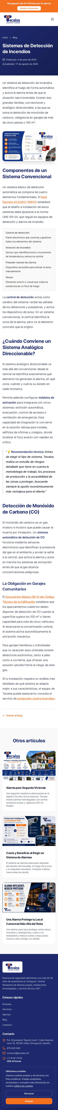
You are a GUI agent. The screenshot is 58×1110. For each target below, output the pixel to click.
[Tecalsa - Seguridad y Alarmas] (11, 19)
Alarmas (6, 1014)
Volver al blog (14, 715)
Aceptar (29, 1101)
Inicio (5, 37)
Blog (15, 37)
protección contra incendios (36, 698)
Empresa (6, 1004)
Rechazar (29, 1093)
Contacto (7, 1025)
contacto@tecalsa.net (18, 1053)
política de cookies (23, 1086)
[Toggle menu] (52, 19)
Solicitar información (29, 8)
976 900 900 (13, 1048)
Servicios (7, 1009)
